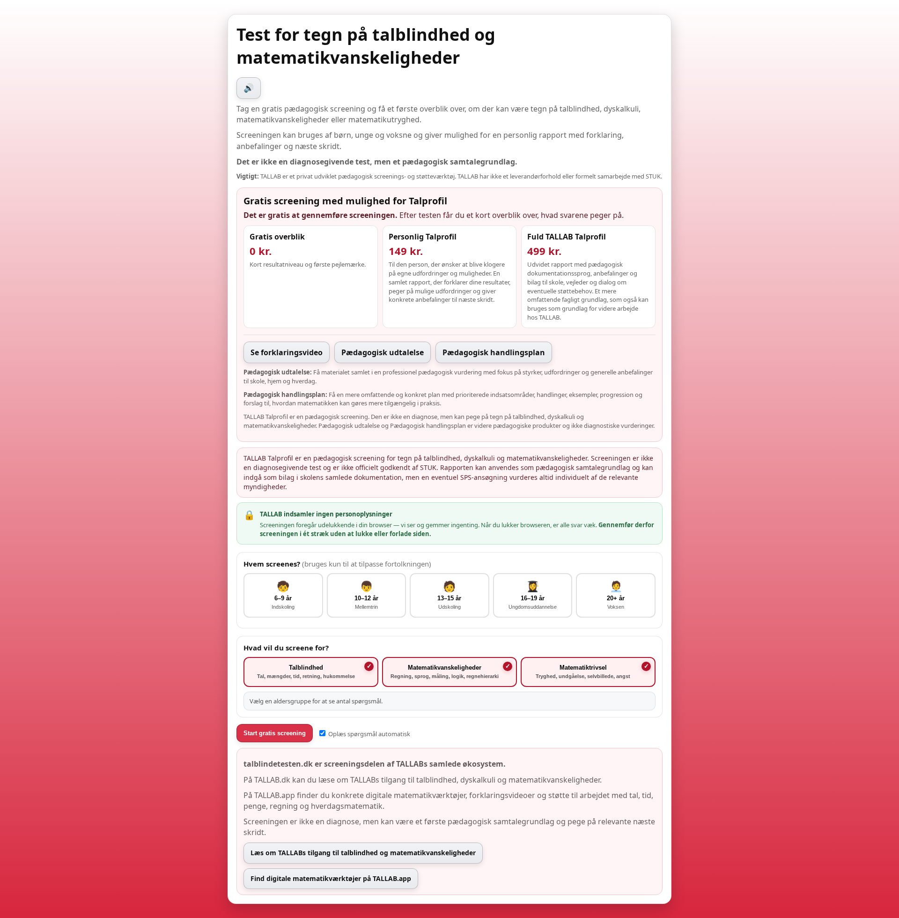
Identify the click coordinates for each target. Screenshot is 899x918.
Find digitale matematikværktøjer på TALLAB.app (331, 878)
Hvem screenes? (337, 563)
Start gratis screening (274, 733)
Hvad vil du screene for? (286, 647)
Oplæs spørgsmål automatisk (368, 734)
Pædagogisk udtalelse (382, 352)
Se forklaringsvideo (287, 352)
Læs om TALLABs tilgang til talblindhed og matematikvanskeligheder (363, 852)
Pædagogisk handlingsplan (493, 352)
